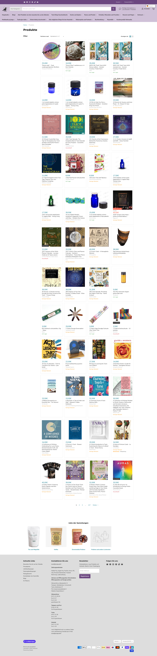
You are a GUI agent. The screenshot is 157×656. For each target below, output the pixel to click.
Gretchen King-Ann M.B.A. (95, 107)
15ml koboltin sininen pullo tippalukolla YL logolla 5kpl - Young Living (121, 179)
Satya (43, 332)
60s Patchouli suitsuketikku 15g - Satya (51, 329)
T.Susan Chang (45, 297)
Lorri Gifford (92, 367)
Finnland (128, 2)
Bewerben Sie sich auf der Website (33, 564)
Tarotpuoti (68, 69)
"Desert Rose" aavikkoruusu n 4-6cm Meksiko (75, 66)
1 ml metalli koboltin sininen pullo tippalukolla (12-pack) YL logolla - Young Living (75, 104)
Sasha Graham (92, 297)
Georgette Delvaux (117, 367)
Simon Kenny (92, 449)
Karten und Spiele (75, 15)
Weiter (95, 505)
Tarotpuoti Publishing (47, 69)
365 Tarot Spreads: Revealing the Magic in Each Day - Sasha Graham (98, 293)
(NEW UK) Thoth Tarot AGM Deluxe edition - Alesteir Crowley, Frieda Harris (97, 67)
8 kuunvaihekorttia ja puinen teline (74, 364)
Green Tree (92, 332)
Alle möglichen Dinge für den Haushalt (61, 20)
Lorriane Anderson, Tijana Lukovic (50, 256)
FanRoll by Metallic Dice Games (73, 220)
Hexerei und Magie (128, 15)
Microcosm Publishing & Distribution (74, 405)
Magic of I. (115, 218)
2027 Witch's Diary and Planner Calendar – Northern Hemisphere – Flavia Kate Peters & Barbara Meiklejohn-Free (75, 254)
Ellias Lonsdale (69, 297)
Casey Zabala (45, 453)
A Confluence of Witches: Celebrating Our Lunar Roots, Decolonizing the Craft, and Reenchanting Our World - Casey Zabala (50, 447)
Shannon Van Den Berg (47, 490)
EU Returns (26, 581)
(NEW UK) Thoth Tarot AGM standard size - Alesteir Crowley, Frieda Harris (121, 67)
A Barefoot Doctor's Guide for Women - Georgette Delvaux (122, 364)
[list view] (132, 36)
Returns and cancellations (29, 647)
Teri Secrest (45, 404)
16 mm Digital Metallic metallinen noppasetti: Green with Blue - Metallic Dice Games (75, 216)
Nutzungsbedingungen (29, 571)
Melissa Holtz (92, 404)
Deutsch (118, 2)
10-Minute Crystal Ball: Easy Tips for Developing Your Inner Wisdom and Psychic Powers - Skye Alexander (51, 141)
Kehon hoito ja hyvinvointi (38, 20)
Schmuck (140, 15)
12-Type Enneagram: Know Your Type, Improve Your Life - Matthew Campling (51, 179)
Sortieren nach (44, 36)
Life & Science (45, 105)
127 (89, 505)
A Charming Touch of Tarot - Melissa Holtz (97, 401)
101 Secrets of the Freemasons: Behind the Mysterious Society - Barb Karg (98, 140)
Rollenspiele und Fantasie (84, 20)
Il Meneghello (92, 255)
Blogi (13, 15)
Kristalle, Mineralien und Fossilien (109, 15)
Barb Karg (91, 144)
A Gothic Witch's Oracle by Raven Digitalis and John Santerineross (50, 486)
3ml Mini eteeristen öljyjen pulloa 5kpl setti (121, 292)
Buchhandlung (99, 20)
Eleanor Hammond (70, 448)
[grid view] (130, 36)
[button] (150, 6)
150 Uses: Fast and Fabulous (97, 178)
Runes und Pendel (90, 15)
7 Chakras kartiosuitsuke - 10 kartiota (121, 329)
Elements (115, 332)
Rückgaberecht (27, 573)
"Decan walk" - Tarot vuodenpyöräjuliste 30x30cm (50, 66)
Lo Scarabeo (116, 448)
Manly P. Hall (116, 412)
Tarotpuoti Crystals (70, 330)
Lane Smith (44, 369)
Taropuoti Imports (70, 367)
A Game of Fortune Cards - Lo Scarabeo (122, 445)
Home (25, 25)
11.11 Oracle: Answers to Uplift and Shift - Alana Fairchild (122, 140)
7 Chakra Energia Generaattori (74, 328)
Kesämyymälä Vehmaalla (124, 20)
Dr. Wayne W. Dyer (117, 105)
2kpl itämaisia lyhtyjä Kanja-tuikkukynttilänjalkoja (121, 252)
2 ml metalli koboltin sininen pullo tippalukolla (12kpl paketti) (99, 215)
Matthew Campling (46, 183)
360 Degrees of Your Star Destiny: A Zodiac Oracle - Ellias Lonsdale (75, 293)
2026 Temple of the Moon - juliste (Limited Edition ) (121, 215)
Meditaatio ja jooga (8, 20)
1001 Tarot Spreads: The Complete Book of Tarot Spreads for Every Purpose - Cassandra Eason (75, 141)
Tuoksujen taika (22, 20)
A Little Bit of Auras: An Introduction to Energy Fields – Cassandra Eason (122, 486)
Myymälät (110, 20)
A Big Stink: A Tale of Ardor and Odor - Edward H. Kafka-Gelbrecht (75, 402)
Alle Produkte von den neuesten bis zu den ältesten (33, 15)
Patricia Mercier (116, 490)
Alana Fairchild (116, 142)
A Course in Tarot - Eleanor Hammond (74, 445)
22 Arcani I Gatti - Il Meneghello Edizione (98, 252)
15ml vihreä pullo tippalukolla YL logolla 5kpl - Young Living (51, 215)
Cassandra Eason (70, 146)
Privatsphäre (26, 566)
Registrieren (85, 576)
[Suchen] (113, 9)
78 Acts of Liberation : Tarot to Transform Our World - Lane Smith (51, 365)
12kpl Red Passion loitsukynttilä (75, 178)
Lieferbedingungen (28, 569)
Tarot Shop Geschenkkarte (59, 15)
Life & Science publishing (95, 179)
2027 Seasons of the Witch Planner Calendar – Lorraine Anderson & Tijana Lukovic (50, 253)
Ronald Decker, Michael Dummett (74, 493)
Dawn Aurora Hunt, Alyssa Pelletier (97, 495)
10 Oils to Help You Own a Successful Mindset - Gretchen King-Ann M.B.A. (98, 104)
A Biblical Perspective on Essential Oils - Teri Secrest (50, 401)
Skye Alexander (45, 146)
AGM (90, 70)
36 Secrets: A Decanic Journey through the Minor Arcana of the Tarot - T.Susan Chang (51, 293)
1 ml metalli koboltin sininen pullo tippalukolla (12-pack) (50, 103)
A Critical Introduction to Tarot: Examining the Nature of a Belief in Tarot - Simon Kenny (98, 446)
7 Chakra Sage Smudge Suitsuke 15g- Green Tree (99, 329)
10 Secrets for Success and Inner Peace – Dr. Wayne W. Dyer (122, 103)
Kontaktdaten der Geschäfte (31, 576)
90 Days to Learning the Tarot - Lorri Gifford (98, 364)
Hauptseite (5, 15)
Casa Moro (115, 255)
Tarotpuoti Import (70, 179)
